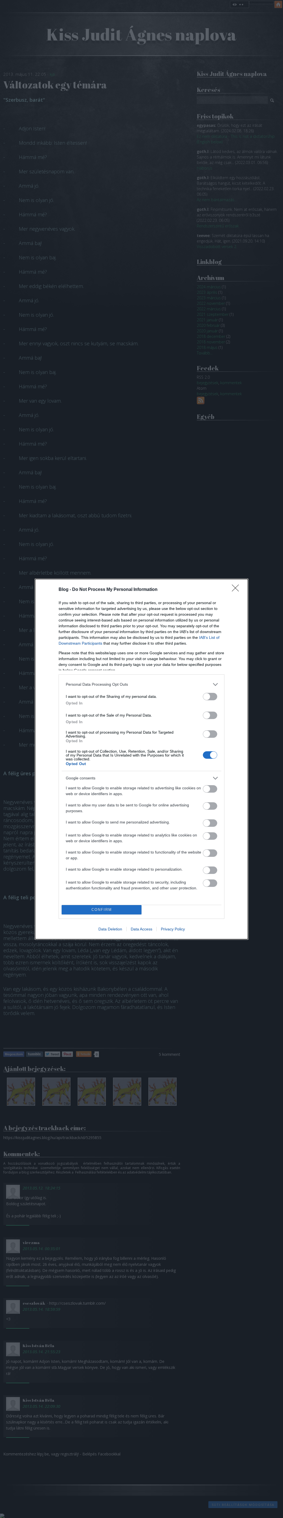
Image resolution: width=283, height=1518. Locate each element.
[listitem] (141, 684)
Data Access (141, 929)
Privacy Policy (173, 929)
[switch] (210, 696)
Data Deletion (110, 929)
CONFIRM (101, 910)
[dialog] (141, 759)
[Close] (237, 590)
